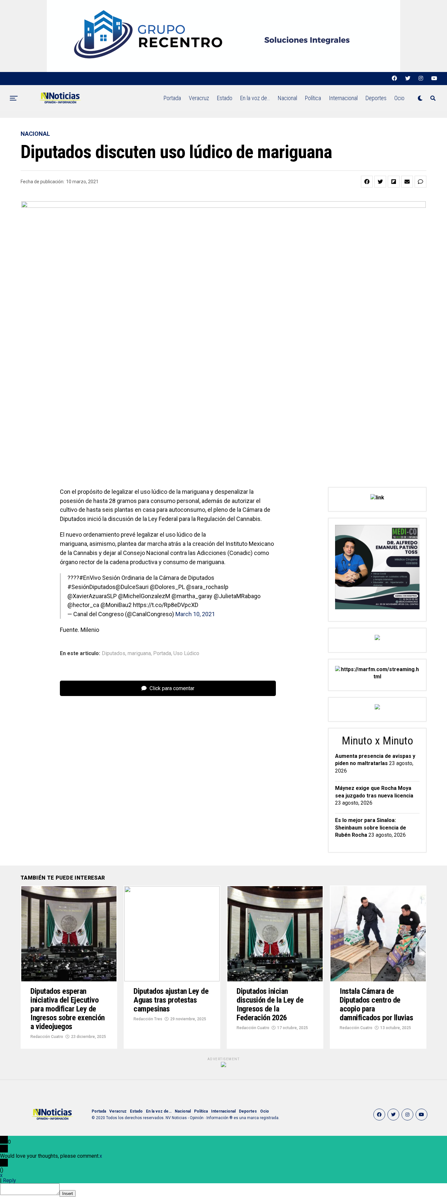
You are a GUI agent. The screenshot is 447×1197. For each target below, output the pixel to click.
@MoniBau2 (116, 604)
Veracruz (199, 98)
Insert (67, 1193)
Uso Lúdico (186, 653)
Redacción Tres (148, 1019)
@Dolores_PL (167, 586)
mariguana (139, 653)
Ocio (399, 98)
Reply (9, 1180)
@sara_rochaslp (207, 586)
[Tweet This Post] (380, 182)
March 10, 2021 (195, 614)
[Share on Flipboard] (394, 182)
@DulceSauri (132, 586)
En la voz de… (255, 98)
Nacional (287, 98)
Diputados (113, 653)
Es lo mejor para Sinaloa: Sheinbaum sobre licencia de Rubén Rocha (370, 827)
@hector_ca (83, 604)
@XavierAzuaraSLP (92, 596)
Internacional (343, 98)
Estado (224, 98)
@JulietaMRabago (237, 596)
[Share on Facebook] (367, 182)
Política (313, 98)
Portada (172, 98)
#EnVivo (90, 577)
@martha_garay (191, 596)
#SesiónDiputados (91, 586)
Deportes (376, 98)
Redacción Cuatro (46, 1036)
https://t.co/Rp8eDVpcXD (165, 604)
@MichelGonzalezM (144, 596)
